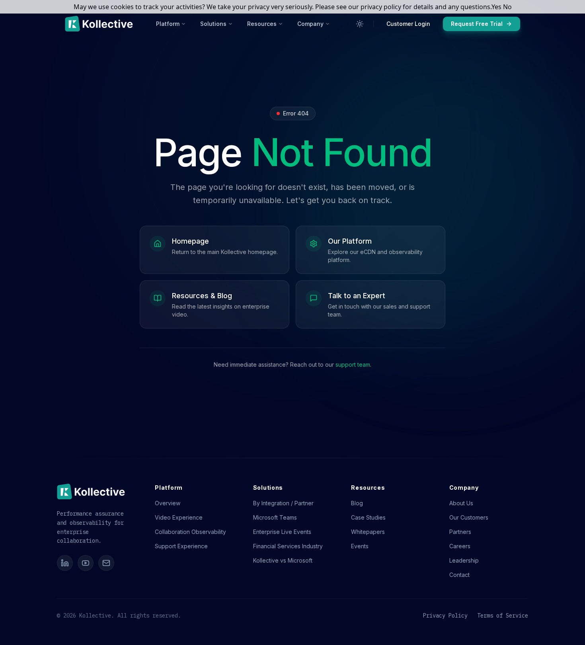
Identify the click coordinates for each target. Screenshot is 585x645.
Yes (496, 6)
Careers (459, 546)
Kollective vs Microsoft (282, 560)
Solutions (213, 23)
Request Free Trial (477, 23)
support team (352, 364)
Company (310, 23)
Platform (167, 23)
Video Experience (179, 517)
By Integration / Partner (283, 503)
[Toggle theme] (360, 24)
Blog (357, 503)
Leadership (464, 560)
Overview (167, 503)
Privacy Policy (445, 615)
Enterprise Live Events (282, 531)
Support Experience (181, 546)
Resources (262, 23)
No (507, 6)
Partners (460, 531)
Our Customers (468, 517)
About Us (461, 503)
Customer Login (408, 23)
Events (360, 546)
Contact (459, 574)
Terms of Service (502, 615)
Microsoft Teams (275, 517)
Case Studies (368, 517)
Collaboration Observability (190, 531)
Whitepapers (368, 531)
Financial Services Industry (288, 546)
